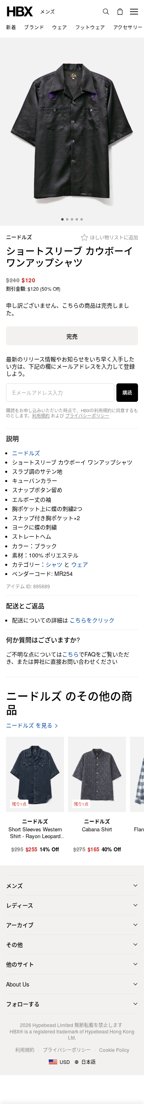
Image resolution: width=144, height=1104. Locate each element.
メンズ (47, 11)
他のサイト (20, 964)
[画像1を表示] (72, 132)
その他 (14, 944)
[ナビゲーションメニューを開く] (134, 12)
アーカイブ (20, 925)
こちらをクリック (92, 620)
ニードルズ (19, 237)
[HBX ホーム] (20, 10)
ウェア (79, 564)
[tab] (62, 219)
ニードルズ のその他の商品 (69, 702)
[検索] (106, 12)
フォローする (23, 1004)
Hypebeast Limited (52, 1024)
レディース (19, 905)
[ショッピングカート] (120, 12)
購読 (127, 392)
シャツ (54, 564)
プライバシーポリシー (87, 415)
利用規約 (41, 415)
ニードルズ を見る (29, 725)
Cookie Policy (114, 1049)
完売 (72, 336)
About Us (17, 984)
